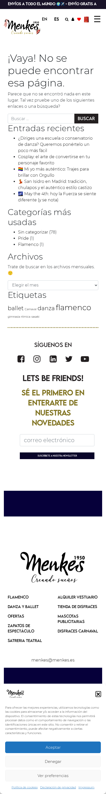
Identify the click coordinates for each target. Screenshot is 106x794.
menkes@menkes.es (53, 660)
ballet (16, 308)
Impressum (86, 787)
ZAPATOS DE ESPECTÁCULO (21, 628)
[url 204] (53, 567)
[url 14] (79, 19)
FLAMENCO (18, 597)
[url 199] (36, 359)
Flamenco (28, 244)
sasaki (35, 316)
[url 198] (20, 359)
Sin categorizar (33, 232)
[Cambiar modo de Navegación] (97, 19)
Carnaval (31, 309)
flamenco (73, 307)
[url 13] (73, 19)
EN (44, 19)
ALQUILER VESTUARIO (78, 597)
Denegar (53, 761)
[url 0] (15, 694)
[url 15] (87, 19)
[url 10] (23, 26)
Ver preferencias (53, 775)
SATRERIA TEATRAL (25, 640)
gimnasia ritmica (19, 316)
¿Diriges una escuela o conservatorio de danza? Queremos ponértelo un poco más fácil (55, 144)
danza (46, 308)
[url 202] (85, 359)
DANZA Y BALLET (23, 606)
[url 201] (69, 359)
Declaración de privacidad (58, 787)
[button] (98, 694)
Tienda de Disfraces (77, 606)
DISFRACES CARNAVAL (78, 631)
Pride (23, 238)
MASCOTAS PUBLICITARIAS (71, 619)
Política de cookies (25, 787)
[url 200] (53, 359)
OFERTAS (16, 616)
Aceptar (53, 747)
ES (56, 19)
